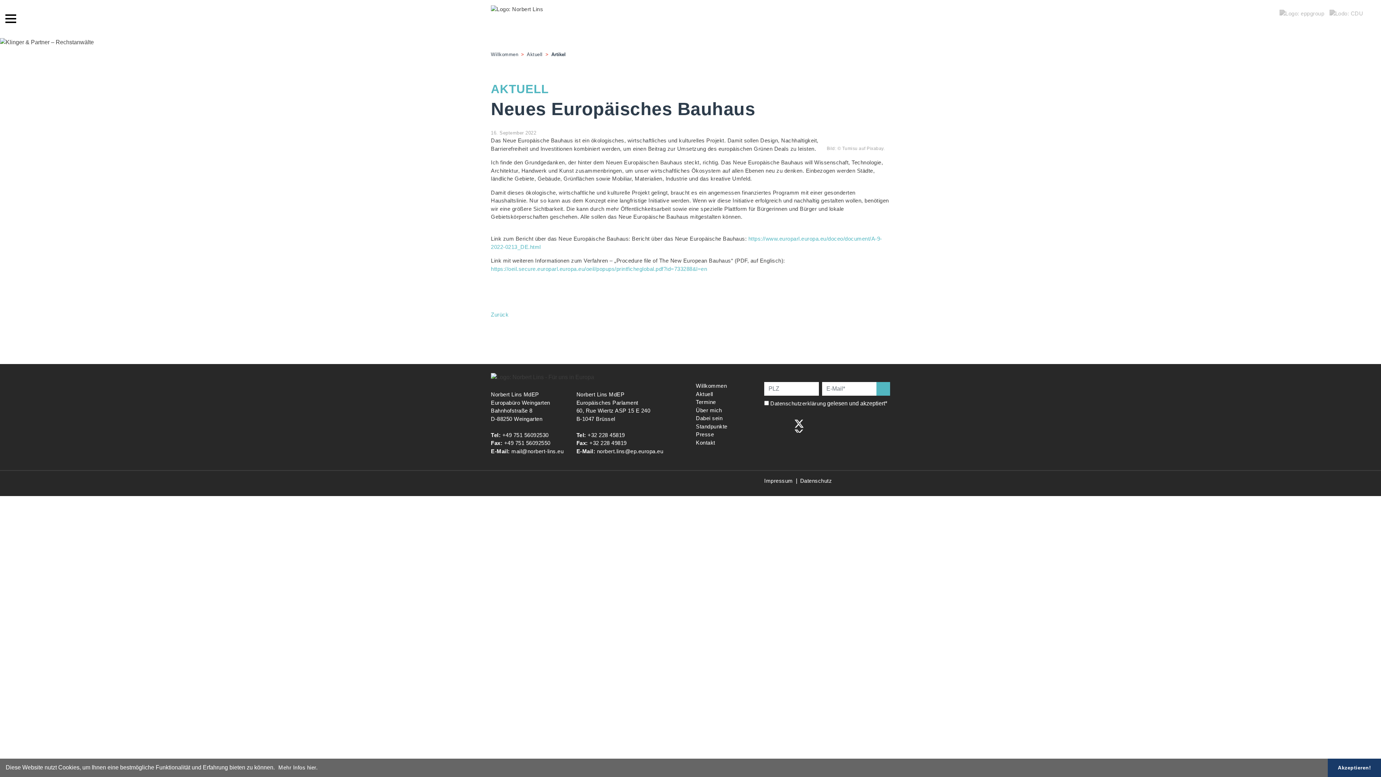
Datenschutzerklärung (798, 403)
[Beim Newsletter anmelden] (883, 389)
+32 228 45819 (606, 435)
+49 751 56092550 (527, 443)
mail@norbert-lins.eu (537, 451)
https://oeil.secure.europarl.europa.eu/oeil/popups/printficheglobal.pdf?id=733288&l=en (599, 269)
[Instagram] (784, 425)
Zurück (500, 315)
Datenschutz (816, 481)
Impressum (778, 481)
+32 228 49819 (608, 443)
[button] (277, 768)
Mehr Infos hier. (298, 767)
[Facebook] (769, 425)
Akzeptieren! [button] (1354, 768)
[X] (799, 425)
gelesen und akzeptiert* (829, 403)
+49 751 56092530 (525, 435)
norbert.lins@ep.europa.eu (630, 451)
